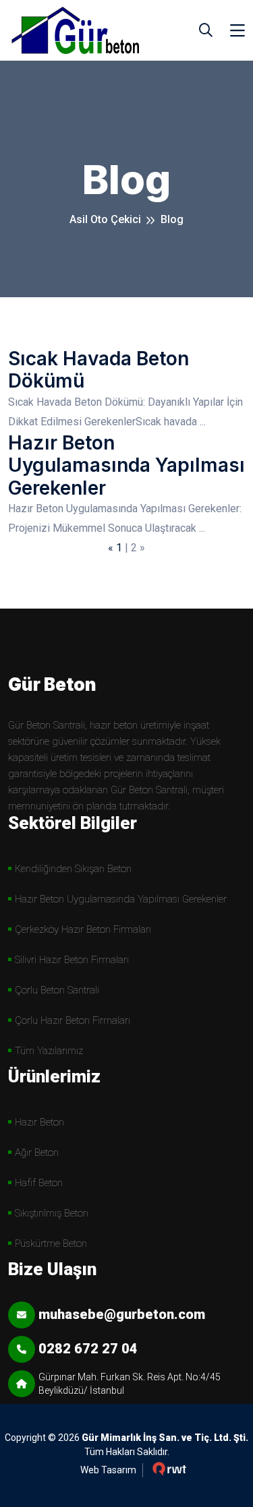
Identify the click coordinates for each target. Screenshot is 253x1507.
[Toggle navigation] (237, 30)
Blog (172, 219)
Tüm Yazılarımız (49, 1051)
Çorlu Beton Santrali (57, 990)
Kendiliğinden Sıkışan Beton (73, 869)
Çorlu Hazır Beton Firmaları (72, 1020)
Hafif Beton (39, 1183)
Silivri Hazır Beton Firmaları (72, 960)
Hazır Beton (39, 1122)
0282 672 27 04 (88, 1349)
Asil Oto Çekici (105, 219)
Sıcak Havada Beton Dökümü (98, 370)
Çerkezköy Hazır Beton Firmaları (83, 929)
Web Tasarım (108, 1470)
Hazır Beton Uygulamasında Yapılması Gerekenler (126, 465)
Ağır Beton (37, 1152)
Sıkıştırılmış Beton (51, 1213)
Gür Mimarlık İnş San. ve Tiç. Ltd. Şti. (165, 1437)
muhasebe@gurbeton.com (121, 1314)
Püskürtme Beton (51, 1243)
